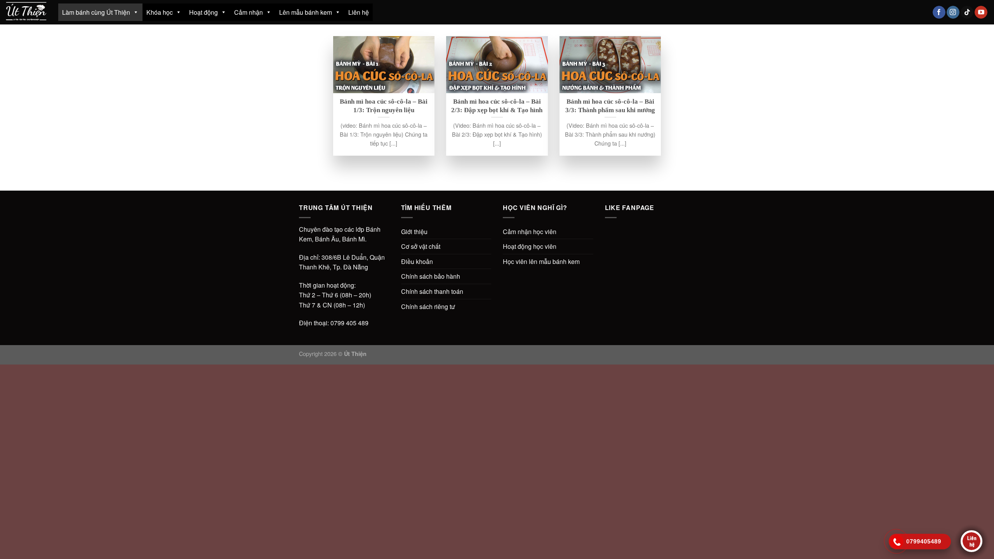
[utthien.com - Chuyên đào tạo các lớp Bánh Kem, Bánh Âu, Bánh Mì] (26, 12)
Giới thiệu (414, 231)
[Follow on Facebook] (939, 12)
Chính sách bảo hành (430, 276)
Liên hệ (358, 12)
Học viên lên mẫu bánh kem (541, 261)
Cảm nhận (248, 12)
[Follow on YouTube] (981, 12)
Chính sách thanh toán (432, 291)
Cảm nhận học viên (529, 231)
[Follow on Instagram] (953, 12)
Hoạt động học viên (529, 246)
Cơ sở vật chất (420, 246)
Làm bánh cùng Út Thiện (96, 12)
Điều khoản (417, 261)
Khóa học (159, 12)
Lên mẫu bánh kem (305, 12)
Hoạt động (203, 12)
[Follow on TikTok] (967, 12)
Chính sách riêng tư (428, 306)
